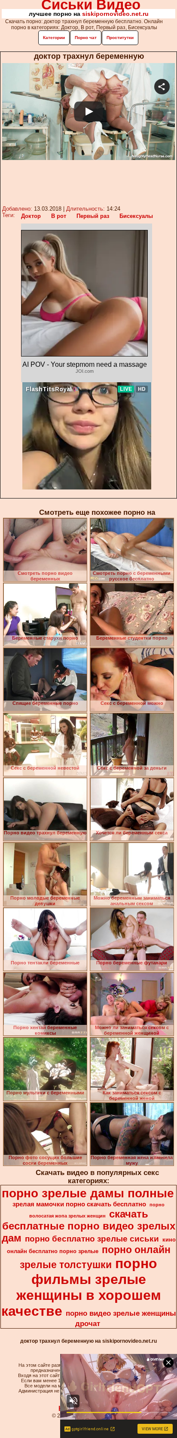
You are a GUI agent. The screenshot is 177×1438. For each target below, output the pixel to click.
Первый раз (92, 216)
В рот (58, 216)
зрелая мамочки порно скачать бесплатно (79, 1204)
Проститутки (120, 37)
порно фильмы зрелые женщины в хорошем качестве (81, 1287)
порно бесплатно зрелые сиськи (92, 1238)
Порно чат (86, 37)
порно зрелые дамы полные (88, 1193)
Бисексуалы (136, 216)
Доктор (31, 216)
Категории (54, 37)
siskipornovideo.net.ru (115, 13)
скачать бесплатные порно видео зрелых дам (88, 1226)
